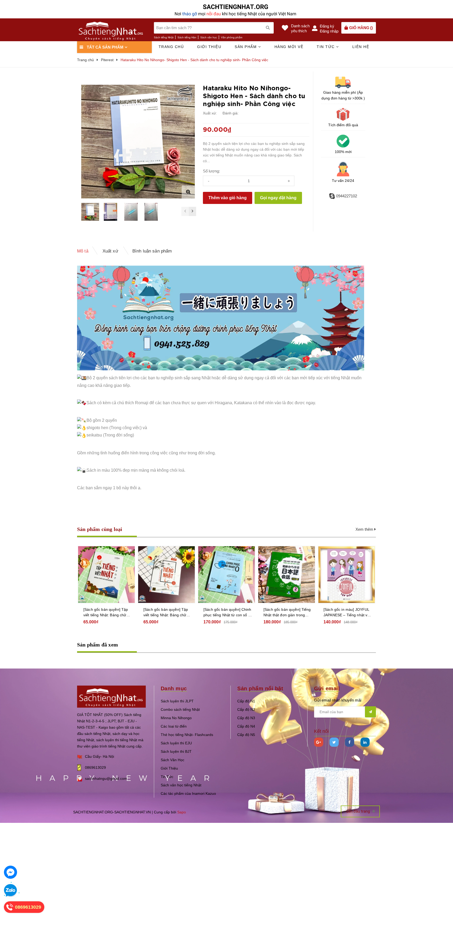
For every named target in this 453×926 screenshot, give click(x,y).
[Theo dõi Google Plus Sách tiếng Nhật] (318, 742)
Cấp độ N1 (246, 701)
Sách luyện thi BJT (176, 751)
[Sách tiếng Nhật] (111, 696)
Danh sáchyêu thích (300, 28)
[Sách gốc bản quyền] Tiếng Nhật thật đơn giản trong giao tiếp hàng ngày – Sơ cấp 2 (287, 612)
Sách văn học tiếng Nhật (181, 785)
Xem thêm (364, 529)
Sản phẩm (246, 47)
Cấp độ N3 (246, 718)
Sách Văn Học (172, 760)
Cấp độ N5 (246, 735)
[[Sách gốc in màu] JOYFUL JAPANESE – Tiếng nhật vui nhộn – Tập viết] (346, 574)
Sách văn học (208, 37)
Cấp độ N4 (246, 726)
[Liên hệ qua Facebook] (10, 872)
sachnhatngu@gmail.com (106, 778)
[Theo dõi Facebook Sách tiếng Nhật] (349, 742)
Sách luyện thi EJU (176, 743)
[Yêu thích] (190, 89)
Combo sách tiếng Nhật (180, 709)
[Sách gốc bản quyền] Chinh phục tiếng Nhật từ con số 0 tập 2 (227, 612)
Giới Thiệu (169, 768)
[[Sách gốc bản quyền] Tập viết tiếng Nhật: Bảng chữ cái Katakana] (106, 574)
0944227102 (346, 196)
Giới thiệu (209, 47)
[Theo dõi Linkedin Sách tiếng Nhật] (365, 742)
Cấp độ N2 (246, 709)
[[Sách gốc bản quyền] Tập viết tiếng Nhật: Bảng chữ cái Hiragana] (166, 574)
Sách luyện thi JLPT (177, 701)
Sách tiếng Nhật (164, 37)
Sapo (181, 812)
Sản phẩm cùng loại (99, 529)
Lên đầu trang (359, 811)
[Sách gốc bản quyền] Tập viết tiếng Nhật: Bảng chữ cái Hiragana (165, 612)
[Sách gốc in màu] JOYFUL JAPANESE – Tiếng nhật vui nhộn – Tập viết (346, 612)
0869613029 (95, 767)
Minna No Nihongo (176, 718)
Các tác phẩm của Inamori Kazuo (188, 793)
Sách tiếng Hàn (186, 37)
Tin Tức (167, 777)
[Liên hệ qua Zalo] (10, 890)
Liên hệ (360, 47)
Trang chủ (171, 47)
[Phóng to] (188, 191)
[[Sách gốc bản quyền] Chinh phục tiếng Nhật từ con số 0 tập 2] (226, 574)
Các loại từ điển (174, 726)
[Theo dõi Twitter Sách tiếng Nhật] (334, 742)
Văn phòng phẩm (231, 37)
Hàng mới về (289, 47)
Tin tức (326, 47)
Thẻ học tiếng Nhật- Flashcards (187, 735)
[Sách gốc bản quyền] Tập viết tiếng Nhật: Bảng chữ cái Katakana (105, 612)
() (361, 27)
